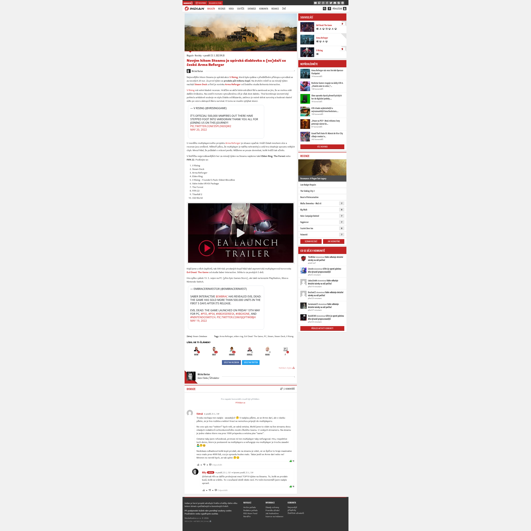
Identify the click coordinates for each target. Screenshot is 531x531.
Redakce (275, 8)
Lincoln (311, 268)
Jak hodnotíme (334, 241)
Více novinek (322, 146)
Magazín (211, 8)
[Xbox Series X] (329, 28)
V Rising (191, 90)
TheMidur (312, 257)
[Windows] (317, 28)
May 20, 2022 (198, 129)
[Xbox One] (323, 28)
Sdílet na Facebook (231, 362)
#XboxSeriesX (225, 314)
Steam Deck (279, 336)
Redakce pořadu (250, 510)
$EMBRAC (222, 296)
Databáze (252, 8)
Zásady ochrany (272, 507)
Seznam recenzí (311, 241)
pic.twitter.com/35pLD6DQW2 (210, 126)
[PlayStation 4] (320, 28)
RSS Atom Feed (250, 513)
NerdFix (247, 516)
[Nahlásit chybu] (210, 521)
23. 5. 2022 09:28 (213, 55)
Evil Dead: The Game (253, 336)
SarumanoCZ (313, 304)
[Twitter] (331, 3)
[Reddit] (342, 3)
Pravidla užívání (272, 510)
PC (265, 336)
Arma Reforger (233, 143)
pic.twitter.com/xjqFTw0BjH (236, 317)
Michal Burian (197, 71)
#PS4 (211, 314)
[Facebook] (327, 3)
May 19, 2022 (198, 320)
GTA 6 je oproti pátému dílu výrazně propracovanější (324, 270)
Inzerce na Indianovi (274, 516)
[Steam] (338, 3)
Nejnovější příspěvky (292, 508)
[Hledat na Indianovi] (324, 8)
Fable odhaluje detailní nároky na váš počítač (325, 258)
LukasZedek (312, 280)
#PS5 (204, 314)
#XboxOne (243, 314)
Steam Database (200, 336)
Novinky (198, 55)
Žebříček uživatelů (296, 513)
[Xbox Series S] (336, 28)
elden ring (238, 336)
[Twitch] (319, 3)
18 (293, 486)
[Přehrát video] (241, 233)
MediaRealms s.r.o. (193, 518)
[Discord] (335, 3)
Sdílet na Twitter (251, 362)
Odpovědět (217, 464)
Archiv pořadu (249, 507)
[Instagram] (323, 3)
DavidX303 (312, 315)
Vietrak (199, 413)
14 (293, 460)
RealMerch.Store (215, 3)
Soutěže (240, 8)
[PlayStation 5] (332, 28)
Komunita (263, 8)
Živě (284, 8)
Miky (204, 472)
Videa (231, 8)
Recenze (221, 8)
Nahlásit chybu (285, 367)
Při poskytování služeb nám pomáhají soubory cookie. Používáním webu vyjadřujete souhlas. (208, 512)
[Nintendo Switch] (326, 28)
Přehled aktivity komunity (322, 328)
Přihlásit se (240, 402)
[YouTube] (315, 3)
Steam (270, 336)
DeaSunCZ (312, 292)
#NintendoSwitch (202, 317)
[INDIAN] (194, 8)
